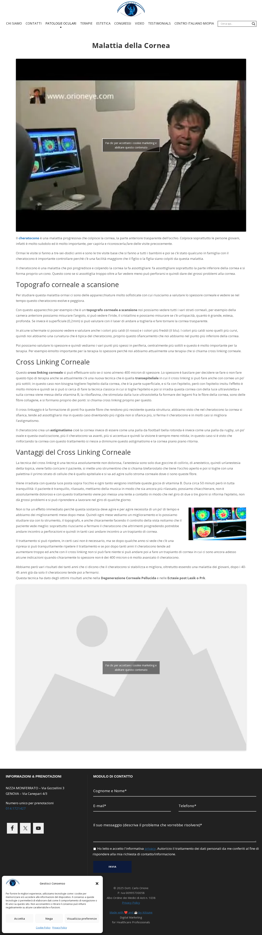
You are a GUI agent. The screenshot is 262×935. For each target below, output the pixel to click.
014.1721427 (16, 808)
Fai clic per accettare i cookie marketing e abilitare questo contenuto (131, 145)
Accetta (19, 918)
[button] (97, 883)
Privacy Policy (59, 927)
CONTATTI (34, 23)
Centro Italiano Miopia (194, 23)
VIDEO (139, 23)
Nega (49, 918)
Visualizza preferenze (82, 918)
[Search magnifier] (253, 24)
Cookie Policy (43, 927)
